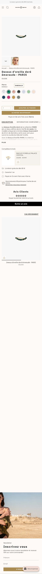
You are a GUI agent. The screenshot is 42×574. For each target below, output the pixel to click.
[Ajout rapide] (4, 258)
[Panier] (39, 7)
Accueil (4, 68)
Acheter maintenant (21, 113)
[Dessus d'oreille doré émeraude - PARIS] (21, 238)
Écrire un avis (21, 204)
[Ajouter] (18, 162)
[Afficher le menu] (3, 7)
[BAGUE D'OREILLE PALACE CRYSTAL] (8, 158)
